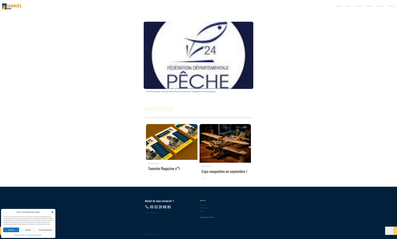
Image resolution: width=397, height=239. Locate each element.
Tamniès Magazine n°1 (164, 168)
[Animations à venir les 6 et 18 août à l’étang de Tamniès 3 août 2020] (391, 231)
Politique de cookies (19, 235)
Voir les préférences (45, 230)
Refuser (28, 230)
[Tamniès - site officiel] (11, 6)
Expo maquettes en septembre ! (224, 171)
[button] (52, 212)
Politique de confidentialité (33, 235)
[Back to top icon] (387, 235)
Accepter (11, 230)
